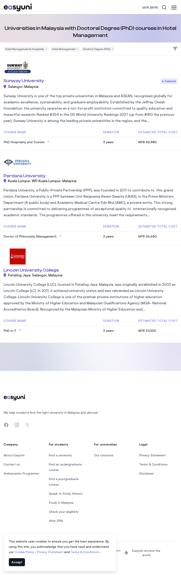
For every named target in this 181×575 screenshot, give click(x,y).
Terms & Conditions (85, 552)
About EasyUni (14, 455)
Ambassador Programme (21, 473)
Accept (16, 562)
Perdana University (25, 175)
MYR (150, 7)
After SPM (56, 521)
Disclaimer (146, 473)
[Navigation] (173, 7)
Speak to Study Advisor (66, 493)
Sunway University (24, 80)
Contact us (12, 464)
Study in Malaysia (61, 502)
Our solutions (103, 455)
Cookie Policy (25, 552)
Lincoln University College (31, 270)
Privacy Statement (50, 552)
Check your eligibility (64, 511)
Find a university (60, 455)
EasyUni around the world (146, 553)
